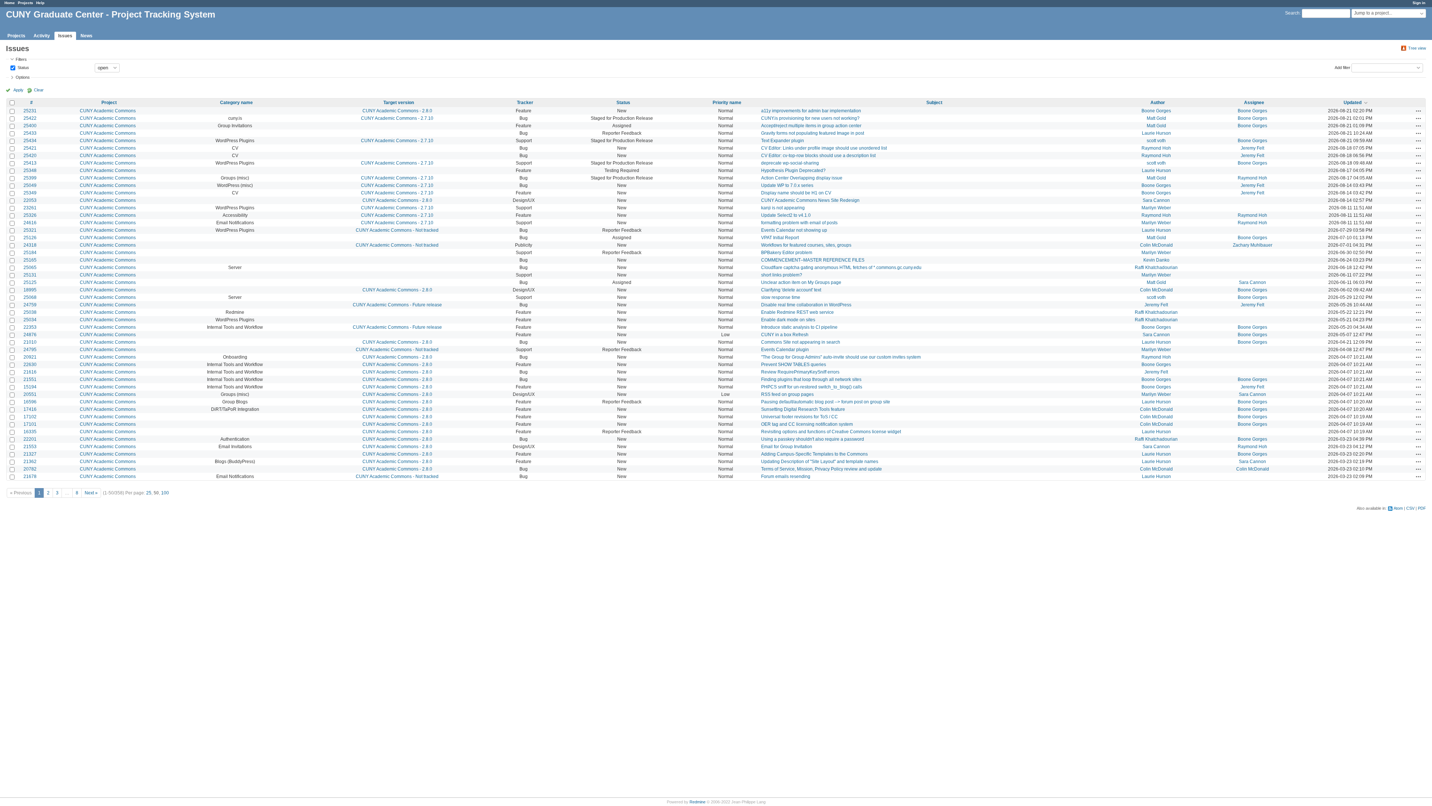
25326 (30, 215)
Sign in (1419, 3)
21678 (30, 476)
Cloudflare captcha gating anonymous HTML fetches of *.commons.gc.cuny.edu (841, 267)
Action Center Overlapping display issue (801, 178)
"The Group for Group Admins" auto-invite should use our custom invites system (841, 357)
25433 (30, 133)
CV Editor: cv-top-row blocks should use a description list (818, 155)
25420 (30, 155)
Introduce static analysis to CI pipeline (799, 327)
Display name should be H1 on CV (796, 193)
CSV (1410, 508)
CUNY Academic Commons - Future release (397, 304)
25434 (30, 140)
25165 (30, 260)
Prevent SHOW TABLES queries (793, 364)
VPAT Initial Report (780, 237)
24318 (30, 245)
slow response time (780, 297)
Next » (91, 493)
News (86, 35)
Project (109, 102)
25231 (30, 110)
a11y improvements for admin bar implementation (811, 110)
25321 (30, 230)
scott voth (1156, 140)
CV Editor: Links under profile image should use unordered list (824, 148)
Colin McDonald (1156, 245)
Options (23, 77)
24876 (30, 334)
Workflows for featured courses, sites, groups (806, 245)
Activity (42, 35)
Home (9, 3)
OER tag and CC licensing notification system (807, 424)
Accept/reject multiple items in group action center (811, 125)
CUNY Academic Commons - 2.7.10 (397, 118)
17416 (30, 409)
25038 (30, 312)
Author (1157, 102)
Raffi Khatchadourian (1156, 267)
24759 (30, 304)
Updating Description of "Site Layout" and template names (819, 461)
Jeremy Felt (1252, 148)
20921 (30, 357)
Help (40, 3)
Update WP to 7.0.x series (787, 185)
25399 (30, 178)
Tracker (525, 102)
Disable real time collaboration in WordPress (806, 304)
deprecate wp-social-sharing (790, 163)
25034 (30, 319)
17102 (30, 416)
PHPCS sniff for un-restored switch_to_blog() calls (811, 387)
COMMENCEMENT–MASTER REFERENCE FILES (812, 260)
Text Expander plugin (782, 140)
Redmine (698, 802)
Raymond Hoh (1156, 148)
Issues (65, 35)
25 (148, 493)
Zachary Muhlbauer (1252, 245)
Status (22, 67)
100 (165, 493)
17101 (30, 424)
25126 (30, 237)
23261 (30, 207)
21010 (30, 342)
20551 (30, 394)
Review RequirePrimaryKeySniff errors (800, 372)
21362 (30, 461)
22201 (30, 439)
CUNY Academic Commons (108, 110)
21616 (30, 372)
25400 (30, 125)
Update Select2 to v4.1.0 (786, 215)
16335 (30, 431)
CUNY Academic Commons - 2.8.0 (397, 110)
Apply (18, 90)
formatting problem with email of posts (799, 222)
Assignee (1254, 102)
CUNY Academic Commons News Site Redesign (810, 200)
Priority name (727, 102)
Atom (1398, 508)
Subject (934, 102)
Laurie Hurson (1156, 133)
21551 (30, 379)
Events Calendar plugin (785, 349)
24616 (30, 222)
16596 (30, 401)
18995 (30, 290)
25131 (30, 275)
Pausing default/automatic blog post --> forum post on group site (825, 401)
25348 (30, 170)
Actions (1419, 111)
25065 (30, 267)
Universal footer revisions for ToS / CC (799, 416)
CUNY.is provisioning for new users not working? (810, 118)
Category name (236, 102)
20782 (30, 469)
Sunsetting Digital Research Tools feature (803, 409)
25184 (30, 252)
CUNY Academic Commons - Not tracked (397, 230)
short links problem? (781, 275)
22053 (30, 200)
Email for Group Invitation (786, 446)
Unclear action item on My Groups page (801, 282)
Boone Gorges (1156, 110)
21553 (30, 446)
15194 (30, 387)
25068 (30, 297)
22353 (30, 327)
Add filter (1342, 67)
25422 (30, 118)
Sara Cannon (1156, 200)
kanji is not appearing (783, 207)
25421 (30, 148)
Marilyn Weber (1156, 207)
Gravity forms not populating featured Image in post (812, 133)
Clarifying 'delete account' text (791, 290)
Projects (25, 3)
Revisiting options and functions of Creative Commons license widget (831, 431)
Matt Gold (1156, 118)
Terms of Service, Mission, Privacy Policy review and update (821, 469)
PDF (1422, 508)
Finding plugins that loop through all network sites (811, 379)
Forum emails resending (785, 476)
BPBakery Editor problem (786, 252)
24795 (30, 349)
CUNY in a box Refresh (784, 334)
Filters (21, 59)
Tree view (1417, 48)
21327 (30, 454)
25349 (30, 193)
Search (1292, 13)
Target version (398, 102)
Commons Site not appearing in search (800, 342)
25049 (30, 185)
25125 (30, 282)
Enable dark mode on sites (788, 319)
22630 (30, 364)
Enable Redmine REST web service (797, 312)
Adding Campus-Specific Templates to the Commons (814, 454)
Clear (39, 90)
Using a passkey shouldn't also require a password (812, 439)
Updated (1353, 102)
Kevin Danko (1156, 260)
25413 (30, 163)
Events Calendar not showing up (794, 230)
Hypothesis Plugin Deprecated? (793, 170)
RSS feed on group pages (787, 394)
